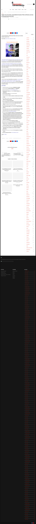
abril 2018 (26, 471)
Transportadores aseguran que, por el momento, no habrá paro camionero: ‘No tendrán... (7, 181)
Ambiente (30, 48)
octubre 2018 (27, 459)
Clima (30, 73)
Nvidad (30, 189)
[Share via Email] (17, 33)
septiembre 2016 (27, 509)
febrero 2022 (27, 379)
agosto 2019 (27, 439)
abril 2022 (26, 375)
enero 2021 (26, 405)
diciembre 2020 (27, 407)
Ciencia (30, 71)
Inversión (30, 152)
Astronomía (30, 57)
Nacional (19, 9)
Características (30, 67)
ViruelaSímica (30, 249)
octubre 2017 (27, 483)
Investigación (30, 154)
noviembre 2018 (27, 457)
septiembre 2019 (27, 437)
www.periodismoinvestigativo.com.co (17, 138)
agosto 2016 (27, 511)
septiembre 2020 (27, 413)
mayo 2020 (26, 421)
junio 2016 (26, 515)
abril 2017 (26, 495)
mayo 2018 (26, 469)
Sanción (30, 217)
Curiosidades (30, 94)
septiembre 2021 (27, 389)
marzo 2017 (26, 497)
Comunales (30, 76)
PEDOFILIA (30, 194)
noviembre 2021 (27, 385)
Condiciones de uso (3, 272)
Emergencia (30, 108)
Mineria (30, 173)
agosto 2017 (27, 487)
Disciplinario (30, 99)
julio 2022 (26, 369)
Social (30, 228)
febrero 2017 (27, 499)
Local (30, 166)
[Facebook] (1, 4)
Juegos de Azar (30, 161)
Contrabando (30, 83)
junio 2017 (26, 491)
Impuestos (30, 138)
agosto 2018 (27, 463)
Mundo (30, 184)
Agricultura (30, 43)
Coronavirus (30, 85)
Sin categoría (30, 224)
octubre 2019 (27, 435)
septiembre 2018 (27, 461)
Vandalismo (30, 244)
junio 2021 (26, 395)
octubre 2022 (27, 363)
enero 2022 (26, 381)
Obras (30, 191)
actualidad (30, 41)
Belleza (30, 64)
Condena (30, 78)
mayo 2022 (26, 373)
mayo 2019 (26, 445)
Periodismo (30, 196)
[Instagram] (2, 4)
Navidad (30, 187)
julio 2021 (26, 393)
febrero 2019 (27, 451)
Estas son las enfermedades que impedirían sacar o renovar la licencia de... (18, 169)
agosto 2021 (27, 391)
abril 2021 (26, 399)
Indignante (30, 143)
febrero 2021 (27, 403)
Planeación (30, 200)
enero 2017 (26, 501)
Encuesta (7, 138)
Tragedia (30, 235)
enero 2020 (26, 429)
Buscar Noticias (34, 4)
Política (13, 9)
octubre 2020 (27, 411)
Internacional (30, 150)
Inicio (10, 9)
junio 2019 (26, 443)
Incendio (30, 140)
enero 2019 (26, 453)
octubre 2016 (27, 507)
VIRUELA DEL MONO (30, 247)
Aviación (30, 60)
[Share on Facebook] (12, 33)
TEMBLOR (30, 233)
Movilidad (30, 182)
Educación (30, 104)
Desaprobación (3, 138)
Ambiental (30, 46)
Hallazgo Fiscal (30, 136)
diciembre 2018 (27, 455)
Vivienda (30, 251)
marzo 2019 (26, 449)
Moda (30, 177)
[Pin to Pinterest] (15, 33)
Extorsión (30, 117)
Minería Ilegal (30, 175)
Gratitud (30, 134)
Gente (30, 131)
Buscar (26, 33)
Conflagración (30, 80)
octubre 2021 (27, 387)
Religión (30, 214)
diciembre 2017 (27, 479)
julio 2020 (26, 417)
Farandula (30, 124)
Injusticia (30, 147)
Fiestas (30, 127)
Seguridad (30, 219)
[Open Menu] (1, 9)
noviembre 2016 (27, 505)
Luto (30, 170)
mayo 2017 (26, 493)
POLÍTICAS (2, 269)
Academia (30, 37)
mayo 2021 (26, 397)
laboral (30, 164)
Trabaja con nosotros (3, 275)
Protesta (30, 207)
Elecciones (30, 106)
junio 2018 (26, 467)
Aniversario (30, 50)
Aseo (30, 55)
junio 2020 (26, 419)
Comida (30, 74)
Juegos (30, 159)
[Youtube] (3, 4)
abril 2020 (26, 423)
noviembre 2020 (27, 409)
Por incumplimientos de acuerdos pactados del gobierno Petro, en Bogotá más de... (6, 169)
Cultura (30, 90)
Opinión (25, 9)
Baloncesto (30, 62)
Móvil (30, 180)
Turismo (30, 240)
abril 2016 (26, 519)
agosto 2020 (27, 415)
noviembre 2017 (27, 481)
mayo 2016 (26, 517)
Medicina (30, 171)
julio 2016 (26, 513)
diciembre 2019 (27, 431)
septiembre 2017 (27, 485)
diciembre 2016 (27, 503)
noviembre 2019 (27, 433)
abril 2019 (26, 447)
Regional (30, 212)
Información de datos (3, 273)
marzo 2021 (26, 401)
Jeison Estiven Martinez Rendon (5, 17)
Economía (16, 9)
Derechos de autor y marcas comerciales (5, 274)
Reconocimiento (30, 210)
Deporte (14, 273)
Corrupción (30, 87)
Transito (30, 237)
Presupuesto (30, 203)
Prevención (30, 205)
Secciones (14, 269)
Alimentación (30, 44)
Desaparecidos (30, 97)
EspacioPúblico (30, 115)
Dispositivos (30, 101)
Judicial (22, 9)
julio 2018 (26, 465)
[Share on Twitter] (14, 33)
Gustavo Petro (10, 138)
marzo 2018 (26, 473)
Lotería (30, 168)
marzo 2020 (26, 425)
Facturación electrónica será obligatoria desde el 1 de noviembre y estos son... (7, 193)
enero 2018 (26, 477)
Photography (30, 198)
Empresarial (30, 111)
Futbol (30, 129)
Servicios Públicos (30, 221)
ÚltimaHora (30, 242)
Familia (30, 122)
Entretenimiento (30, 113)
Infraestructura (30, 145)
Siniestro (30, 226)
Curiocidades (30, 92)
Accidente (30, 39)
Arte (30, 53)
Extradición (30, 120)
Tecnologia (30, 231)
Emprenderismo (30, 110)
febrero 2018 (27, 475)
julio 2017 (26, 489)
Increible (30, 141)
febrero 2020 (27, 427)
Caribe (30, 69)
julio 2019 (26, 441)
